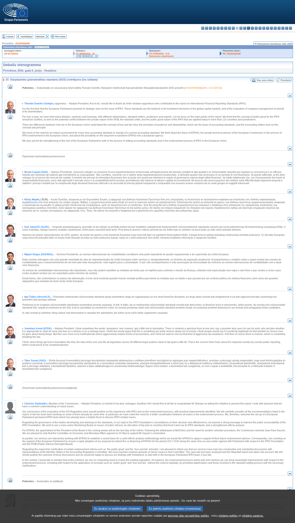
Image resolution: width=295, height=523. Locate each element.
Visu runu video (264, 80)
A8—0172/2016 (212, 88)
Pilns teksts (60, 36)
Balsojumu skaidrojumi (161, 56)
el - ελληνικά (225, 28)
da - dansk (214, 28)
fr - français (233, 28)
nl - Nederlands (263, 28)
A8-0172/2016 (11, 53)
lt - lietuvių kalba (252, 28)
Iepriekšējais (26, 36)
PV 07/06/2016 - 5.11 (159, 53)
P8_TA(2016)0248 (232, 53)
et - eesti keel (221, 28)
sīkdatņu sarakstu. (253, 515)
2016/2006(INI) (22, 43)
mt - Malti (259, 28)
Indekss (9, 36)
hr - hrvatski (240, 28)
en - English (229, 28)
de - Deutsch (218, 28)
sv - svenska (290, 28)
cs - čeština (210, 28)
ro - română (275, 28)
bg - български (202, 28)
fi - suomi (286, 28)
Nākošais (40, 36)
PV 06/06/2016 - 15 (85, 53)
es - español (206, 28)
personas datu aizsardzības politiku (188, 515)
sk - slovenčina (279, 28)
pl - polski (267, 28)
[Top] (289, 97)
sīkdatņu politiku (228, 515)
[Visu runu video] (10, 88)
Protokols (286, 80)
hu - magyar (256, 28)
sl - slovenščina (282, 28)
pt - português (271, 28)
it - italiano (244, 28)
